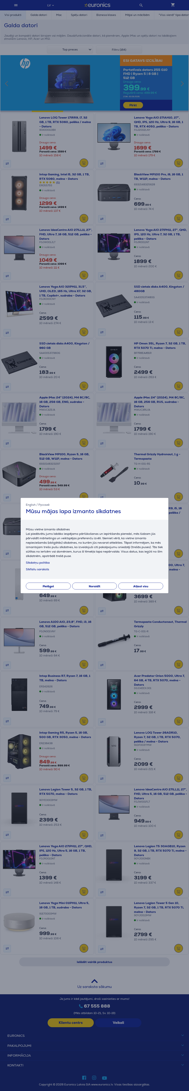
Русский (43, 504)
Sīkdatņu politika (38, 562)
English (31, 504)
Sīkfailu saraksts (37, 569)
